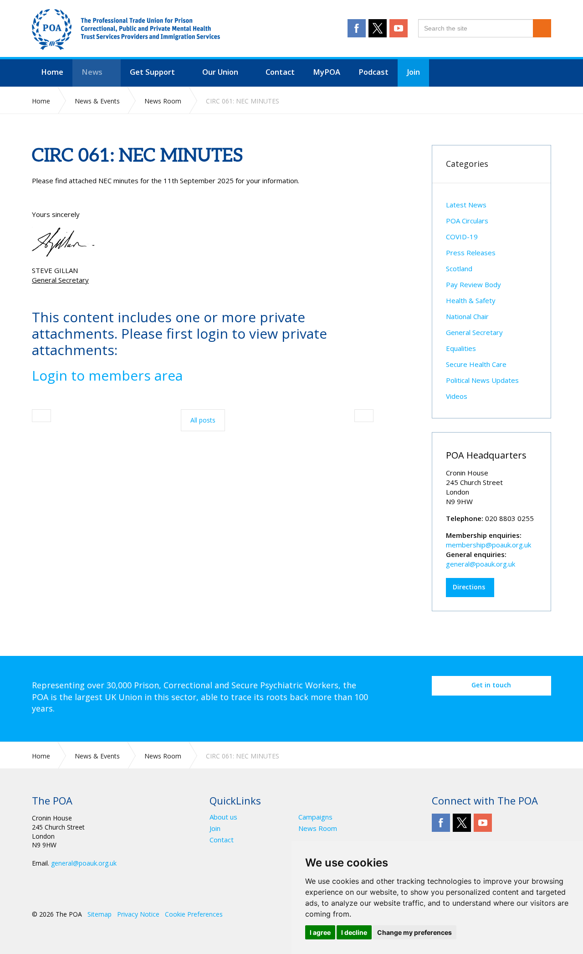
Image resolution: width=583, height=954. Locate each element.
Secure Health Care (476, 364)
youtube (398, 28)
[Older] (41, 415)
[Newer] (363, 415)
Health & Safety (471, 300)
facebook (357, 28)
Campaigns (315, 817)
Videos (456, 396)
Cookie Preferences (194, 914)
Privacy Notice (138, 914)
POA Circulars (467, 220)
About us (223, 817)
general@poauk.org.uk (480, 563)
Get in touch (491, 685)
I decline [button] (354, 932)
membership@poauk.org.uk (488, 544)
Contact (222, 839)
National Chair (467, 316)
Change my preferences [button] (414, 932)
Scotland (459, 268)
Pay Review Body (473, 284)
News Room (317, 828)
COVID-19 (462, 236)
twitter (377, 28)
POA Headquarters (486, 455)
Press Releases (471, 252)
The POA (126, 29)
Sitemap (99, 914)
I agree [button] (320, 932)
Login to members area (107, 375)
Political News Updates (482, 380)
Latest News (466, 204)
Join (215, 828)
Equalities (461, 348)
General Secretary (474, 332)
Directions (469, 587)
